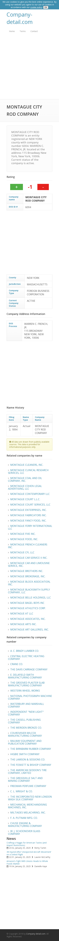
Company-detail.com (20, 18)
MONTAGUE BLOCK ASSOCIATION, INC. (29, 583)
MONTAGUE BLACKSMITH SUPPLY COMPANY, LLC (29, 591)
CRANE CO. (16, 664)
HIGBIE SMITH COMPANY (24, 754)
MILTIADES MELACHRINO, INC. (28, 812)
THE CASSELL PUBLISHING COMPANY (24, 721)
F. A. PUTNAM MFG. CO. (24, 818)
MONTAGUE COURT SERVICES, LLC (30, 504)
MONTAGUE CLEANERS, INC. (26, 464)
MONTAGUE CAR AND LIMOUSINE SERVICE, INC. (29, 564)
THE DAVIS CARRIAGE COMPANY (28, 669)
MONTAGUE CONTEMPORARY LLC (30, 494)
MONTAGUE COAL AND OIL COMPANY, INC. (25, 479)
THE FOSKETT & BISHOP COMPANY (30, 764)
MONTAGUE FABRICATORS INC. (28, 515)
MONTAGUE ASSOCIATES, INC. (28, 619)
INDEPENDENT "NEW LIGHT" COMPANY (26, 713)
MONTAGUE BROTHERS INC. (26, 571)
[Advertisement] (29, 68)
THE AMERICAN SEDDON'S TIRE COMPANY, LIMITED (27, 771)
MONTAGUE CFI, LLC (22, 552)
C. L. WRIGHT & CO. (21, 791)
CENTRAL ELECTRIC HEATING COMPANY (26, 657)
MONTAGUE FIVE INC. (23, 533)
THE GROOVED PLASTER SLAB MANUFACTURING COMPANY (26, 684)
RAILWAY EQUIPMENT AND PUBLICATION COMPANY (25, 742)
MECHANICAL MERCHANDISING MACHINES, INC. (27, 806)
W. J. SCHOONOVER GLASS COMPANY (24, 832)
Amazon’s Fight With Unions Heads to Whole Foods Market (27, 862)
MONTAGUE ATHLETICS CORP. (28, 608)
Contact (34, 31)
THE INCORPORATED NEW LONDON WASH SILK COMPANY (30, 798)
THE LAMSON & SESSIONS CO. (27, 759)
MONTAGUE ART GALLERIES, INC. (29, 629)
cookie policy (36, 7)
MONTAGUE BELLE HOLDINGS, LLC (30, 597)
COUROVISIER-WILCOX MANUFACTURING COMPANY (25, 734)
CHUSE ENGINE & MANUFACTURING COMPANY (25, 824)
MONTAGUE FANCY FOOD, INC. (28, 520)
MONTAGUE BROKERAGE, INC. (27, 576)
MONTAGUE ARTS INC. (23, 624)
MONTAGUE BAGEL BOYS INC (27, 603)
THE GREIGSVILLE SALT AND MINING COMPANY (25, 779)
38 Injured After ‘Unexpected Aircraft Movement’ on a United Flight (29, 853)
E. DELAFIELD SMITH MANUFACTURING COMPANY (25, 676)
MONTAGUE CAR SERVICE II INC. (28, 557)
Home (12, 31)
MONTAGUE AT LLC (21, 613)
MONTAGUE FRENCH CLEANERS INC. (27, 546)
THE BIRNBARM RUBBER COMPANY (30, 748)
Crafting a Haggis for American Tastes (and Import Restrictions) (27, 844)
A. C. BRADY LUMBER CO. (24, 651)
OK (45, 7)
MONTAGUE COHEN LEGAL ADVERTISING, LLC (25, 487)
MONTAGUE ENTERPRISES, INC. (28, 510)
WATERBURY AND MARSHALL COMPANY (26, 705)
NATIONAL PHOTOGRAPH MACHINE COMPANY (30, 697)
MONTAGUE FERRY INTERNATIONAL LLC (30, 527)
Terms (23, 31)
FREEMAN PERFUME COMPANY (28, 786)
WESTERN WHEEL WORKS (25, 690)
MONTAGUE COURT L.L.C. (25, 499)
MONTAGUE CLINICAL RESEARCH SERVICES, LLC (28, 471)
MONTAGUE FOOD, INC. (24, 539)
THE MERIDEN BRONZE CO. (26, 727)
